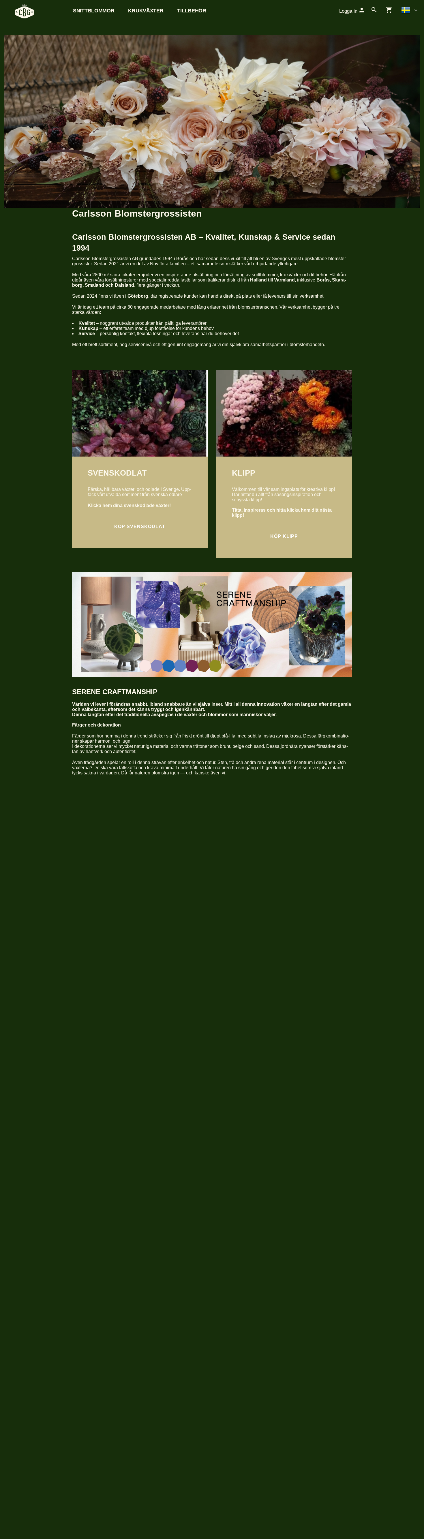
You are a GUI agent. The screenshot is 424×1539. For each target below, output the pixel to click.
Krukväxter (145, 11)
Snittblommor (93, 11)
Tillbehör (191, 11)
